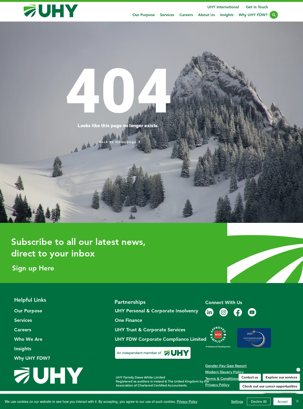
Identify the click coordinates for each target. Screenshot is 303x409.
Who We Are (28, 339)
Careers (22, 330)
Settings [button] (237, 401)
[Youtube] (252, 312)
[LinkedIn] (209, 312)
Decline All (259, 401)
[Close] (274, 15)
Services (23, 320)
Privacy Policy (187, 401)
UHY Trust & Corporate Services (150, 330)
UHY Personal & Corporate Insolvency (153, 311)
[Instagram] (223, 312)
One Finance (128, 320)
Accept (282, 401)
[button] (167, 15)
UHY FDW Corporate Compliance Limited (153, 339)
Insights (22, 348)
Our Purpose (28, 311)
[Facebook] (238, 312)
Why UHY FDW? (32, 358)
